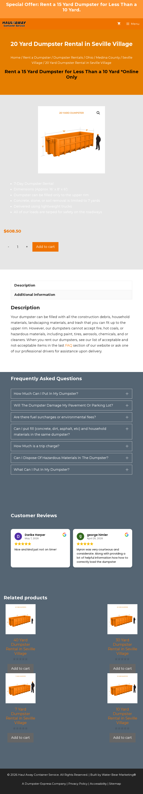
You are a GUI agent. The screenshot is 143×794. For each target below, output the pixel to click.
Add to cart (45, 247)
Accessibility (98, 783)
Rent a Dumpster (37, 57)
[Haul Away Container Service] (14, 23)
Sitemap (115, 783)
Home (15, 57)
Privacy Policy (78, 783)
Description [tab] (24, 285)
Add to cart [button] (20, 669)
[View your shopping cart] (118, 23)
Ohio (89, 57)
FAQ (68, 345)
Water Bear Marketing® (119, 774)
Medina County (108, 57)
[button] (98, 113)
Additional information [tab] (34, 295)
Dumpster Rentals (68, 57)
